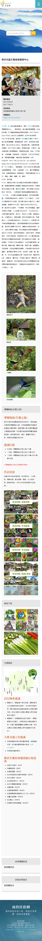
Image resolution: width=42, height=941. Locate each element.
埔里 (28, 138)
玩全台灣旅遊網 (18, 923)
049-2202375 (18, 927)
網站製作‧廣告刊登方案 (26, 925)
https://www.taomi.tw (11, 117)
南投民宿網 (5, 4)
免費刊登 (14, 925)
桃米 (9, 126)
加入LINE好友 (30, 927)
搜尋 (33, 33)
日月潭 (4, 126)
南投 (23, 138)
